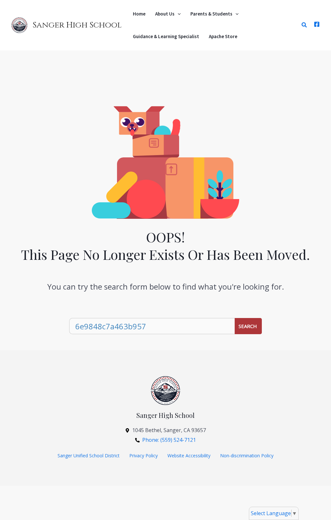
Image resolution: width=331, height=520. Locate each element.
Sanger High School (77, 25)
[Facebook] (317, 24)
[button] (178, 14)
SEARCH (248, 326)
